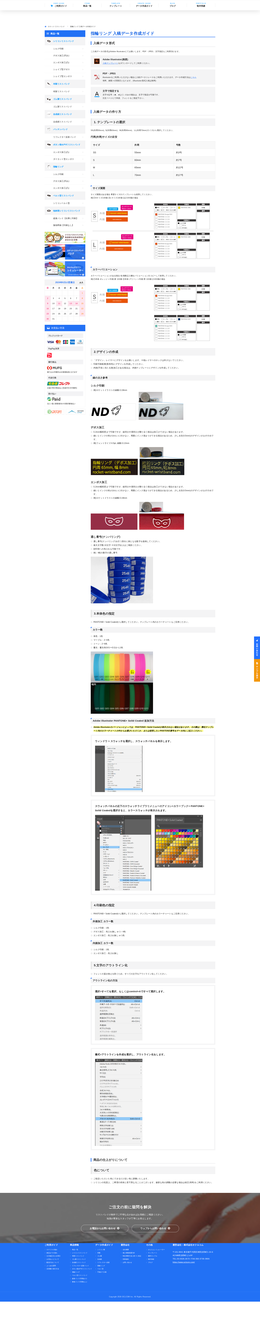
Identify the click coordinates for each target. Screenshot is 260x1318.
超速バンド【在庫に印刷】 (65, 218)
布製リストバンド (61, 91)
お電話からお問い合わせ (103, 1228)
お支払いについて (53, 1259)
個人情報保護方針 (129, 1253)
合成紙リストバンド (62, 122)
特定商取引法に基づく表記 (132, 1256)
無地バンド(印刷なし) (79, 1282)
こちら (193, 77)
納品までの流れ (52, 1253)
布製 (98, 1253)
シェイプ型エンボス (62, 76)
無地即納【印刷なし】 (63, 225)
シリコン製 (101, 1249)
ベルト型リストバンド (79, 1275)
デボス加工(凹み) (61, 56)
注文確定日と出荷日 (53, 1256)
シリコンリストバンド (79, 1253)
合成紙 (99, 1259)
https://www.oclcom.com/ (184, 1262)
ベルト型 (100, 1269)
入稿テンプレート (110, 63)
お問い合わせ (127, 1262)
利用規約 (126, 1259)
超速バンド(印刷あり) (79, 1278)
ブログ (173, 6)
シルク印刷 (58, 49)
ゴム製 (99, 1256)
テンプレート (116, 6)
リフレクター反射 (103, 1262)
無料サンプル (152, 1256)
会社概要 (126, 1249)
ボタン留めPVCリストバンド (82, 1269)
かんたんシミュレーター (156, 1249)
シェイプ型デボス (61, 69)
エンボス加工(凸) (61, 62)
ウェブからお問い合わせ (153, 1228)
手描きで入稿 (101, 1272)
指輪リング (76, 1272)
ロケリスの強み (52, 1249)
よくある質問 (51, 1265)
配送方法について (53, 1262)
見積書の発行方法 (53, 1269)
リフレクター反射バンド (64, 137)
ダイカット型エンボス (63, 159)
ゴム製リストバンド (62, 107)
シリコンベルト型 (61, 203)
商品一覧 (75, 1249)
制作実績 (201, 6)
